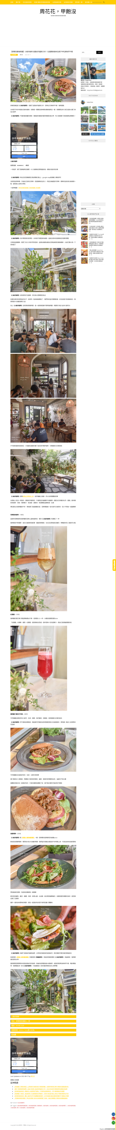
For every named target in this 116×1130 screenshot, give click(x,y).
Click (114, 565)
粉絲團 (13, 1035)
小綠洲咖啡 (13, 1107)
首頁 (11, 2)
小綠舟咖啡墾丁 (62, 1105)
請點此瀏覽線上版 (28, 496)
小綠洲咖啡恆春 (30, 1107)
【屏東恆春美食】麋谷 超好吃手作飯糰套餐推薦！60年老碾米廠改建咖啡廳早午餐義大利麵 (41, 1096)
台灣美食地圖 (68, 2)
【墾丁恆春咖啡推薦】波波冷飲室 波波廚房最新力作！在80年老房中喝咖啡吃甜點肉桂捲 (40, 1089)
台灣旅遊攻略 (57, 2)
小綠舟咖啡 (45, 1105)
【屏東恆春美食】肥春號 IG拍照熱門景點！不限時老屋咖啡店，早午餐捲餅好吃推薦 (39, 1091)
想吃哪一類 (78, 2)
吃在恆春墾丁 (14, 54)
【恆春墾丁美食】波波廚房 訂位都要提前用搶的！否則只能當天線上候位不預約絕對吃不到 (41, 1094)
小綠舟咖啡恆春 (71, 1105)
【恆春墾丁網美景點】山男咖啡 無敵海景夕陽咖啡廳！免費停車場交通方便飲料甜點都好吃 (41, 1087)
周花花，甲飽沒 (58, 11)
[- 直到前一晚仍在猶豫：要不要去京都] (93, 119)
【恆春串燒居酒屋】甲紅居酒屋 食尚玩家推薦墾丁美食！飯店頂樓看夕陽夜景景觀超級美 (41, 1098)
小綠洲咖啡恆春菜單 (22, 1105)
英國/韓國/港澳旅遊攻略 (42, 2)
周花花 (21, 54)
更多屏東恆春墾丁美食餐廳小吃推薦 (29, 188)
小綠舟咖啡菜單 (53, 1105)
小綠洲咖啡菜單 (32, 1105)
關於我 (18, 2)
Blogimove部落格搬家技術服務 (107, 1129)
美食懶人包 (88, 2)
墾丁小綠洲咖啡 (21, 1107)
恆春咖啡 (39, 1105)
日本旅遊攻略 (27, 2)
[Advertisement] (58, 34)
